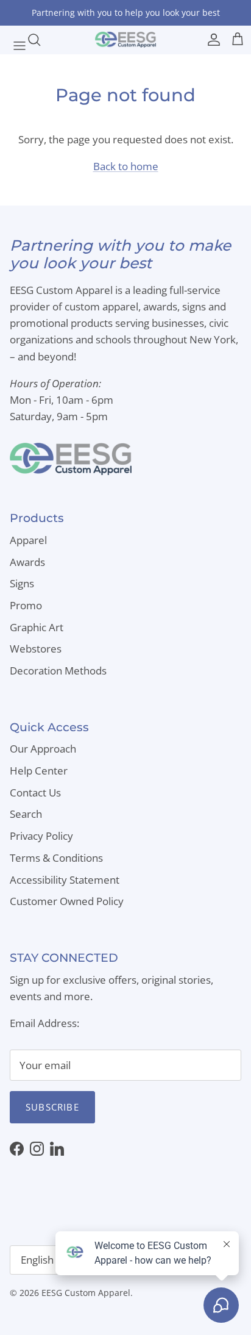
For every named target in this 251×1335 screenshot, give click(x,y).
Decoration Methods (58, 671)
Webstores (36, 649)
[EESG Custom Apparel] (125, 40)
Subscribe (52, 1107)
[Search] (40, 39)
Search (26, 814)
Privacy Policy (41, 836)
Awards (27, 562)
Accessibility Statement (64, 880)
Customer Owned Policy (67, 901)
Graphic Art (36, 627)
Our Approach (43, 749)
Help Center (39, 771)
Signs (22, 583)
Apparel (28, 540)
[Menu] (13, 39)
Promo (26, 605)
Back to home (125, 166)
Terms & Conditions (56, 858)
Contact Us (35, 793)
